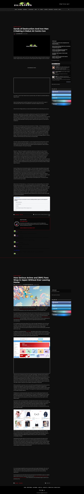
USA (49, 215)
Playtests (56, 9)
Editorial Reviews (19, 202)
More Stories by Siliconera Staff (27, 227)
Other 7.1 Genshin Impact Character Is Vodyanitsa (59, 69)
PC (38, 9)
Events (36, 214)
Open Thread (29, 487)
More (59, 9)
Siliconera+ (20, 9)
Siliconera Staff (20, 33)
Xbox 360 (19, 26)
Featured (15, 275)
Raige (56, 76)
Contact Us (45, 487)
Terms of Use (50, 487)
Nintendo (25, 9)
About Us (40, 487)
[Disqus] (32, 242)
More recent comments (56, 84)
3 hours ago (68, 69)
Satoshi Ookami (58, 71)
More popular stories (55, 60)
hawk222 (57, 66)
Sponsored (19, 275)
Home (16, 9)
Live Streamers (18, 204)
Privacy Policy (57, 487)
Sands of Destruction (45, 214)
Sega (49, 214)
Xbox (36, 9)
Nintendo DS (16, 26)
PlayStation (30, 9)
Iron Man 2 (39, 214)
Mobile (41, 9)
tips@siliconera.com (43, 492)
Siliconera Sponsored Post (28, 284)
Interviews (51, 9)
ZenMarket (28, 331)
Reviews (46, 9)
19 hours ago (57, 74)
